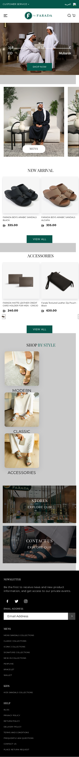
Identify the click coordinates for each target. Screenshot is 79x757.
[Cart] (73, 15)
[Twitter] (16, 601)
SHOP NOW (39, 66)
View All (39, 239)
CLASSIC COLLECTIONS (15, 641)
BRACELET (9, 669)
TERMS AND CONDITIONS (16, 732)
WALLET (8, 675)
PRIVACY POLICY (12, 715)
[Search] (69, 15)
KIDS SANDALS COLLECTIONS (18, 692)
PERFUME (9, 664)
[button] (5, 15)
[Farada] (35, 15)
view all (39, 329)
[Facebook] (7, 601)
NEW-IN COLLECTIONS (15, 658)
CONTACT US (10, 744)
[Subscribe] (71, 616)
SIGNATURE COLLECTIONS (17, 652)
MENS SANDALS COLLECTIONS (19, 635)
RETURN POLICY (12, 721)
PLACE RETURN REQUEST (16, 749)
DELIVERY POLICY (12, 727)
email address (13, 609)
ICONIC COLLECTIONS (14, 647)
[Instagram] (25, 601)
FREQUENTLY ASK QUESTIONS (18, 738)
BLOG (6, 710)
